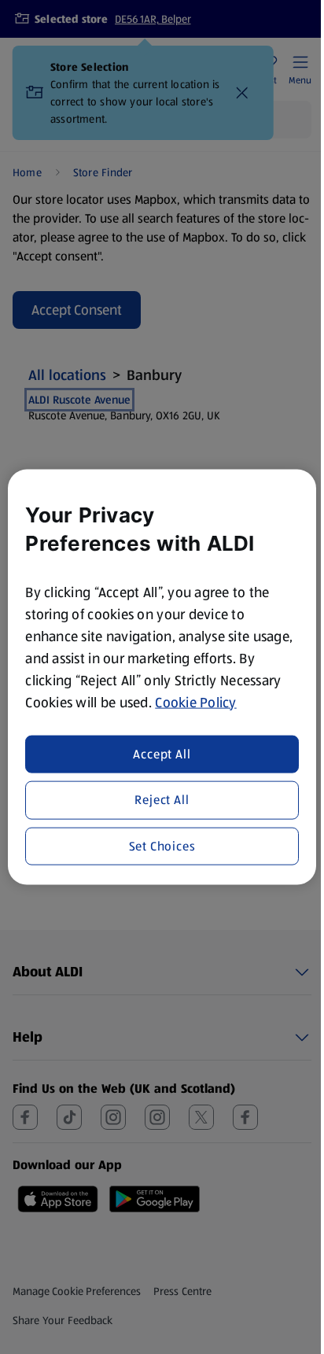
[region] (161, 677)
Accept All (161, 754)
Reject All (161, 800)
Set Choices (162, 845)
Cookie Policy (196, 702)
